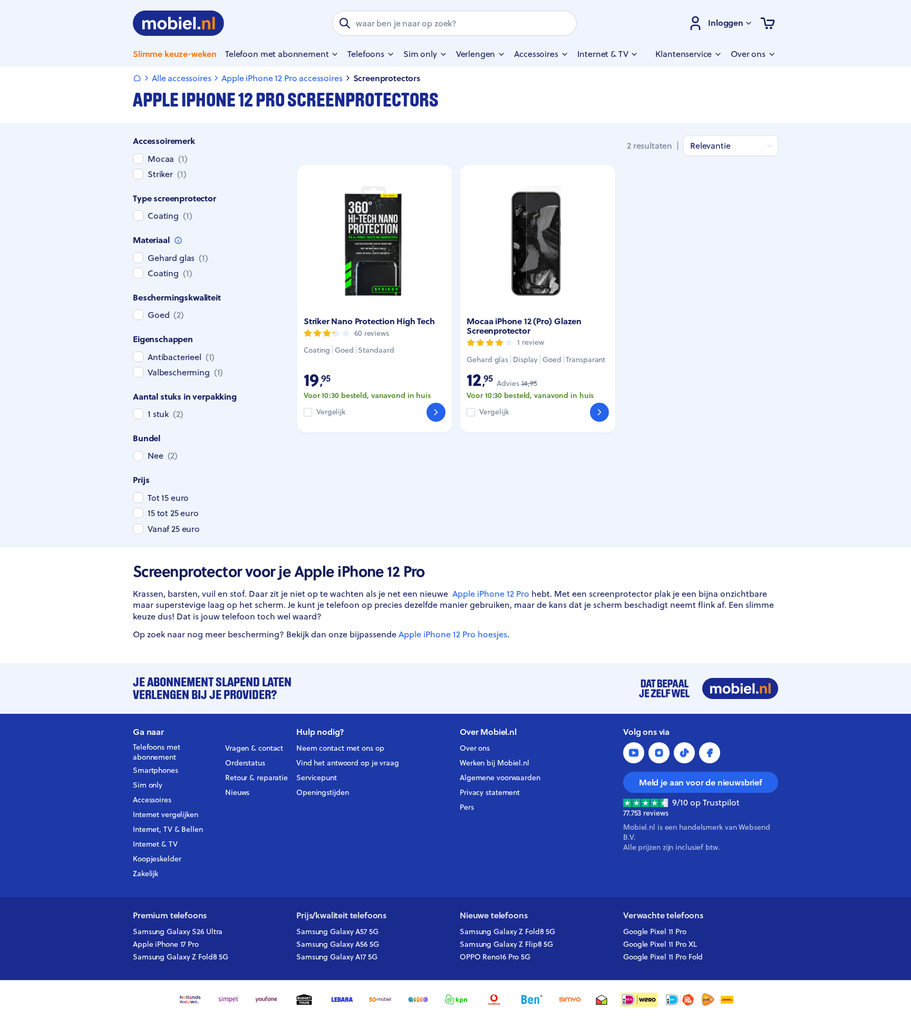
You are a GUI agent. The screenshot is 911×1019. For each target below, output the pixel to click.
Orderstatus (245, 763)
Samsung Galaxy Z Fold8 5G (180, 957)
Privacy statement (490, 792)
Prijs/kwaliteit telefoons (341, 915)
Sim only (147, 785)
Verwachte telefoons (663, 915)
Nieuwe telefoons (493, 915)
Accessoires (152, 799)
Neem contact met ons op (340, 748)
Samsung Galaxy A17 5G (336, 957)
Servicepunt (316, 777)
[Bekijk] (436, 412)
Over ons (475, 748)
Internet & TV (155, 844)
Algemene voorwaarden (500, 777)
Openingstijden (322, 792)
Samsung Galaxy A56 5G (337, 944)
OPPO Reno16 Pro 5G (495, 957)
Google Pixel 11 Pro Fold (663, 957)
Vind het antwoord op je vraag (347, 763)
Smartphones (155, 770)
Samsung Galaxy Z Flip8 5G (506, 944)
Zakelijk (145, 873)
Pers (467, 807)
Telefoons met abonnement (156, 752)
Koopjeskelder (157, 858)
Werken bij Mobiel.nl (494, 763)
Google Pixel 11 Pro (654, 931)
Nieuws (237, 792)
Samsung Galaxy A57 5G (337, 931)
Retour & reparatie (256, 777)
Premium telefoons (170, 915)
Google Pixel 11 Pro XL (660, 944)
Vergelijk (330, 412)
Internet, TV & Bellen (168, 829)
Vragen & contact (254, 748)
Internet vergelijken (165, 814)
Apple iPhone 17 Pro (166, 944)
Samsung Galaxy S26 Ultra (177, 931)
